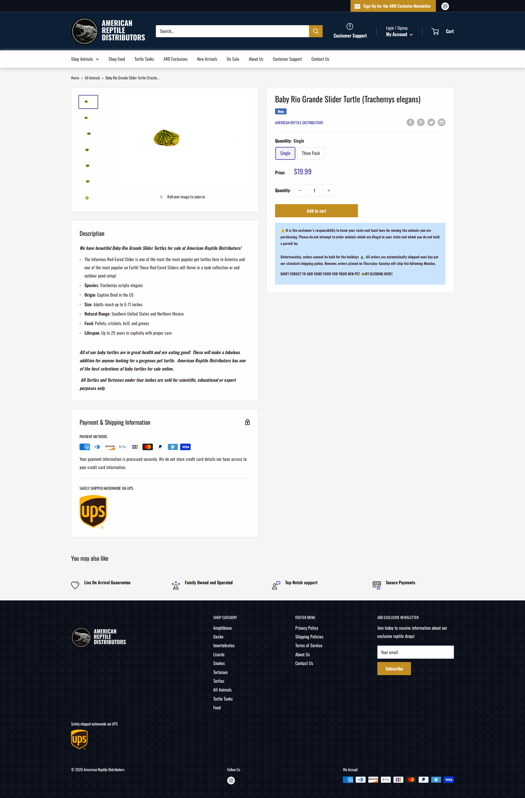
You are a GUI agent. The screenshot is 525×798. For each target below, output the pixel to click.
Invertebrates (224, 645)
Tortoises (220, 672)
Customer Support (287, 58)
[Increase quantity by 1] (329, 190)
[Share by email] (441, 122)
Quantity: (283, 190)
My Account (397, 34)
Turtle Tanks (144, 58)
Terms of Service (308, 645)
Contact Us (320, 58)
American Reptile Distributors (299, 122)
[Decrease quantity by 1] (300, 190)
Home (75, 77)
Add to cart (316, 210)
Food (217, 707)
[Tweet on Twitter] (431, 122)
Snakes (219, 663)
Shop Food (117, 58)
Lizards (218, 654)
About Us (256, 58)
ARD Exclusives (176, 58)
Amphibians (222, 627)
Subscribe (394, 668)
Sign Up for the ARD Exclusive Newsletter (397, 6)
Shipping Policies (309, 636)
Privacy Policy (306, 627)
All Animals (92, 77)
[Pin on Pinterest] (421, 122)
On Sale (233, 58)
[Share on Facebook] (410, 122)
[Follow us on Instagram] (445, 6)
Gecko (218, 636)
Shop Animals (82, 58)
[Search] (316, 31)
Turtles (218, 681)
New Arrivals (207, 58)
